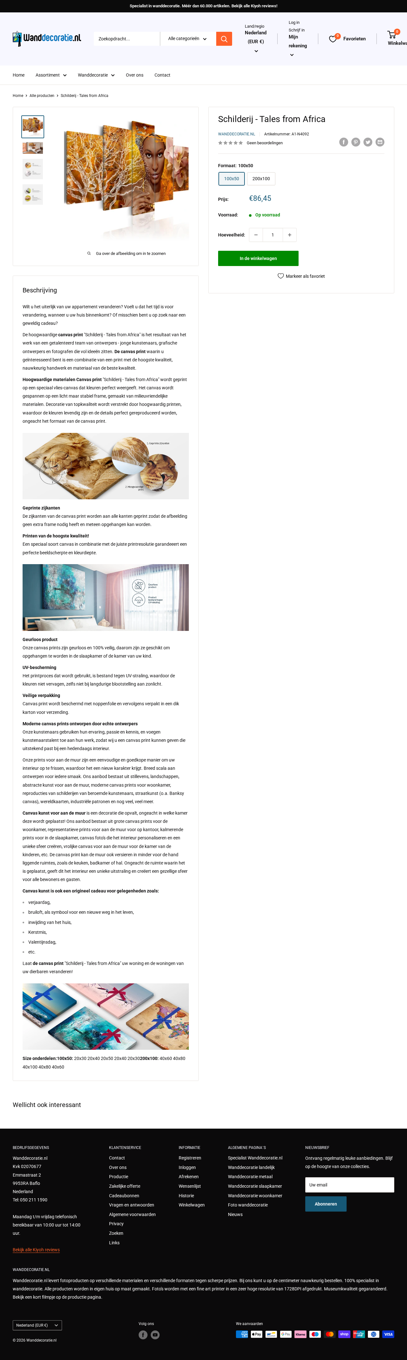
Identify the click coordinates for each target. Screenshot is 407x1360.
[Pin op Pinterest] (355, 142)
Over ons (134, 75)
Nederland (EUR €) (32, 1325)
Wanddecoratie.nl (236, 134)
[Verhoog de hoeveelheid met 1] (289, 235)
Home (18, 75)
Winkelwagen (192, 1204)
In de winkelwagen (258, 258)
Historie (186, 1195)
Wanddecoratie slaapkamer (255, 1186)
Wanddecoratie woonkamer (255, 1195)
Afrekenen (189, 1176)
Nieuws (235, 1214)
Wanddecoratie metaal (250, 1176)
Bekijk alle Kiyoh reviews (36, 1249)
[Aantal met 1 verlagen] (256, 235)
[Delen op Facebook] (343, 142)
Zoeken (116, 1233)
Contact (162, 75)
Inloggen (187, 1167)
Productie (118, 1176)
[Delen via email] (380, 142)
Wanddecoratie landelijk (251, 1167)
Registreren (190, 1157)
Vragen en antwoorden (131, 1204)
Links (114, 1242)
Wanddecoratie (93, 75)
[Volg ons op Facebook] (143, 1334)
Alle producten (42, 95)
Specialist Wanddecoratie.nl (255, 1157)
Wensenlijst (190, 1186)
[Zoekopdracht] (224, 39)
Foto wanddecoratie (248, 1204)
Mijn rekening (298, 41)
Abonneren (326, 1203)
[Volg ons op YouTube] (155, 1334)
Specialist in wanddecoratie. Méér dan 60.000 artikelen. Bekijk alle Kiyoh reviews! (203, 5)
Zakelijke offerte (124, 1186)
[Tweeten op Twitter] (367, 142)
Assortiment (48, 75)
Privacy (116, 1223)
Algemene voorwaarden (132, 1214)
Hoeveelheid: (231, 234)
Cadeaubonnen (124, 1195)
